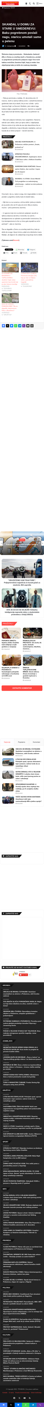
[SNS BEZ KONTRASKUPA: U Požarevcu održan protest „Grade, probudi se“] (7, 144)
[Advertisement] (22, 430)
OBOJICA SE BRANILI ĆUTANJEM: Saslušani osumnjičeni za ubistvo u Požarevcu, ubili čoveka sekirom (29, 751)
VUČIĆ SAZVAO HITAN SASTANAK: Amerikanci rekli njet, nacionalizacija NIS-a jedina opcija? (29, 799)
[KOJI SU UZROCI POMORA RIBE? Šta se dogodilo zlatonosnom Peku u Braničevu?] (10, 298)
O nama (11, 1392)
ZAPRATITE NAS (11, 913)
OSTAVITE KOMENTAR (22, 688)
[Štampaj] (32, 325)
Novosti (16, 240)
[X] (7, 325)
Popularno (21, 742)
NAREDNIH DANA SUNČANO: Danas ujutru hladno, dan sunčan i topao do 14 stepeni (28, 169)
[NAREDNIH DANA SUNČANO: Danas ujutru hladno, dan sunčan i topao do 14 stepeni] (7, 169)
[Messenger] (11, 325)
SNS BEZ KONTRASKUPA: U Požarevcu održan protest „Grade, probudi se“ (27, 144)
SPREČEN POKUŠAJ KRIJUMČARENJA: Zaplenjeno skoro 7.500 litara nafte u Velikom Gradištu (28, 156)
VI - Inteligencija (9, 46)
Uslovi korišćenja (36, 1392)
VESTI (13, 8)
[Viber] (23, 325)
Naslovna (6, 8)
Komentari (36, 742)
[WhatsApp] (15, 325)
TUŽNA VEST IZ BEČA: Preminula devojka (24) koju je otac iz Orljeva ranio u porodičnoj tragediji (29, 278)
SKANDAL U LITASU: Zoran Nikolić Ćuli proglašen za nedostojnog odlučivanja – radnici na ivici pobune (28, 181)
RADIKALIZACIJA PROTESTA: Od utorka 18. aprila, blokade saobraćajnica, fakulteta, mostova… (32, 645)
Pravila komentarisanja (22, 1392)
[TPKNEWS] (10, 3)
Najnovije (7, 742)
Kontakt (5, 1392)
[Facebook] (3, 325)
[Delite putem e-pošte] (27, 325)
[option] (22, 543)
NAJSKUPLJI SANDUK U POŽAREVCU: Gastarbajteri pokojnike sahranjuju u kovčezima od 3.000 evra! (10, 672)
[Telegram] (19, 325)
